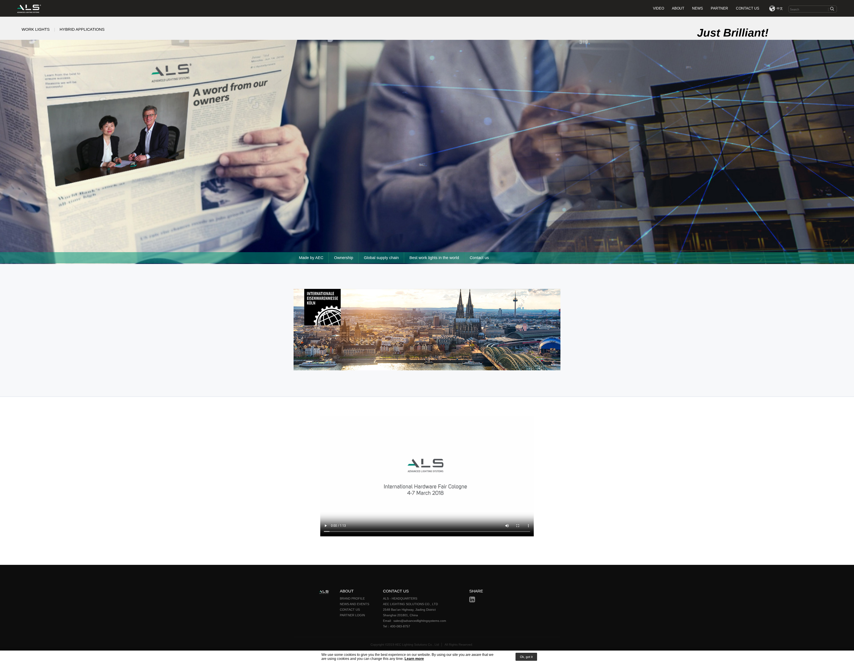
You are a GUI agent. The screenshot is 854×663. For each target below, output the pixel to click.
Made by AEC (311, 257)
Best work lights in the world (434, 257)
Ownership (343, 257)
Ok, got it (526, 657)
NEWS (697, 8)
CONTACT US (747, 8)
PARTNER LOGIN (352, 615)
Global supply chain (381, 257)
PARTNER (719, 8)
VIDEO (658, 8)
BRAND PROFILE (352, 598)
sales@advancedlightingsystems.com (419, 620)
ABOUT (678, 8)
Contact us (479, 257)
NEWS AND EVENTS (354, 604)
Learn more (414, 659)
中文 (780, 8)
